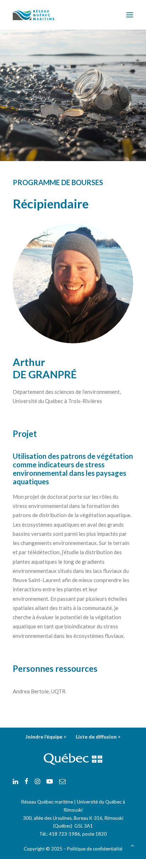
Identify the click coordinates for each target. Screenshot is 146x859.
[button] (129, 15)
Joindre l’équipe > (46, 737)
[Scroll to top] (132, 845)
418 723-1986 (64, 834)
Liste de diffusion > (98, 737)
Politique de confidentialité (94, 849)
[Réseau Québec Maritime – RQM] (33, 15)
